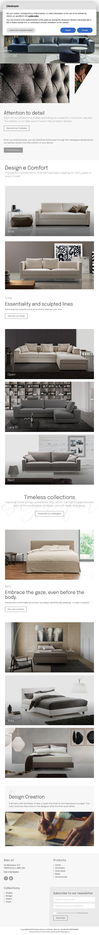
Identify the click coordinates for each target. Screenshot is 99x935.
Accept (85, 30)
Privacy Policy (83, 913)
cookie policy (33, 16)
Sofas (58, 865)
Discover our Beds (16, 609)
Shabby (9, 893)
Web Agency (65, 932)
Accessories (61, 877)
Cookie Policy (45, 932)
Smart (8, 902)
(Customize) (55, 932)
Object (9, 899)
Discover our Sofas (16, 316)
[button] (4, 35)
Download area (13, 150)
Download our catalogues (49, 514)
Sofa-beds (60, 871)
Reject (68, 30)
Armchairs (60, 868)
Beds (57, 874)
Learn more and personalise (21, 30)
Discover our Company (17, 128)
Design (9, 896)
